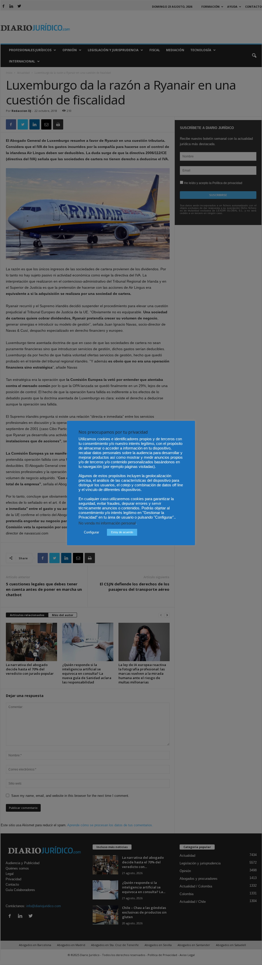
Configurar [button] (91, 532)
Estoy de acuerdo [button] (122, 532)
